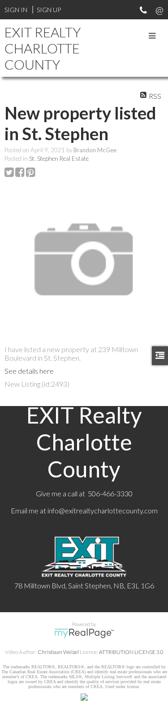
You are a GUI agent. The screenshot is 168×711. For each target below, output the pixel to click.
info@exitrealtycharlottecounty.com (102, 510)
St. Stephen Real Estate (59, 158)
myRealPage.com (84, 633)
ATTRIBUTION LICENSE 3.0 (131, 652)
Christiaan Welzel (58, 652)
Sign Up (49, 9)
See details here (29, 371)
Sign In (15, 9)
